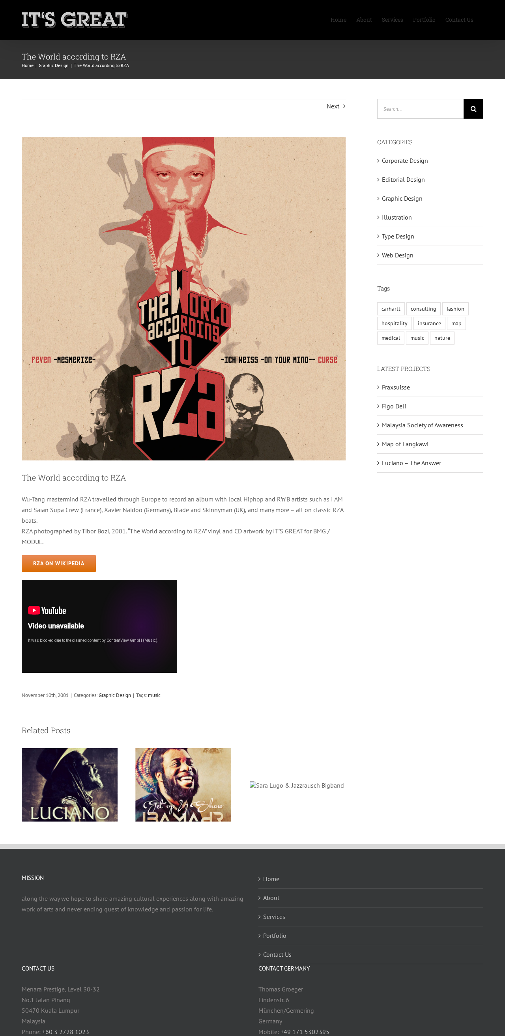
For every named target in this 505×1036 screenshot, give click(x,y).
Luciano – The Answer (411, 463)
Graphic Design (115, 695)
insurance (429, 323)
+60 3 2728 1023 (65, 1032)
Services (274, 916)
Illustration (397, 217)
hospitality (395, 323)
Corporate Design (405, 160)
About (271, 898)
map (456, 323)
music (154, 695)
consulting (423, 308)
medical (391, 337)
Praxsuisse (396, 387)
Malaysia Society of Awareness (422, 425)
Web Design (397, 255)
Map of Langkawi (405, 444)
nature (442, 337)
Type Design (398, 236)
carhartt (391, 308)
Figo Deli (394, 406)
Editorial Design (403, 179)
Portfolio (274, 935)
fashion (455, 308)
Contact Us (277, 954)
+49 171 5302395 (305, 1032)
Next (333, 106)
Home (271, 879)
